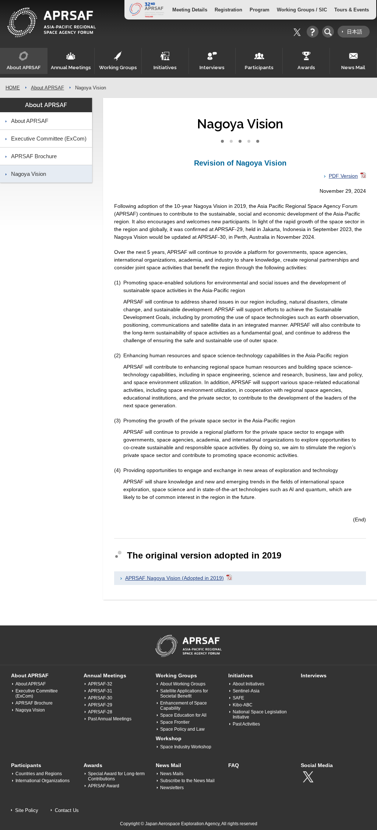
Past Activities (246, 724)
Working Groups (118, 67)
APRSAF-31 (100, 691)
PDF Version (343, 176)
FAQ (233, 765)
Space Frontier (175, 722)
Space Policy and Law (182, 729)
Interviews (212, 67)
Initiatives (165, 67)
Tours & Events (351, 10)
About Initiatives (248, 684)
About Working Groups (182, 684)
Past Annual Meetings (109, 718)
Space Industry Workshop (185, 746)
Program (259, 10)
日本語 (354, 32)
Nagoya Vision (28, 174)
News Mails (171, 773)
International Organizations (42, 780)
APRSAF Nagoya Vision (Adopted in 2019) (174, 578)
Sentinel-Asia (246, 691)
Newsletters (172, 787)
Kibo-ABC (243, 704)
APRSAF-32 (100, 684)
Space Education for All (183, 715)
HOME (13, 88)
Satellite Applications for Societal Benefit (184, 693)
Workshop (169, 738)
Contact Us (67, 810)
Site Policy (26, 810)
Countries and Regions (38, 773)
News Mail (353, 67)
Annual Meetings (71, 67)
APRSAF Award (103, 785)
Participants (259, 67)
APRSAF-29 (100, 704)
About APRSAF (23, 67)
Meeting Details (189, 10)
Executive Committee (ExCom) (49, 138)
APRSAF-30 (100, 697)
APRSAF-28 (100, 711)
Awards (306, 67)
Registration (228, 10)
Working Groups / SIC (302, 10)
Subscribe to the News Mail (187, 780)
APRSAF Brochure (34, 156)
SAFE (238, 697)
